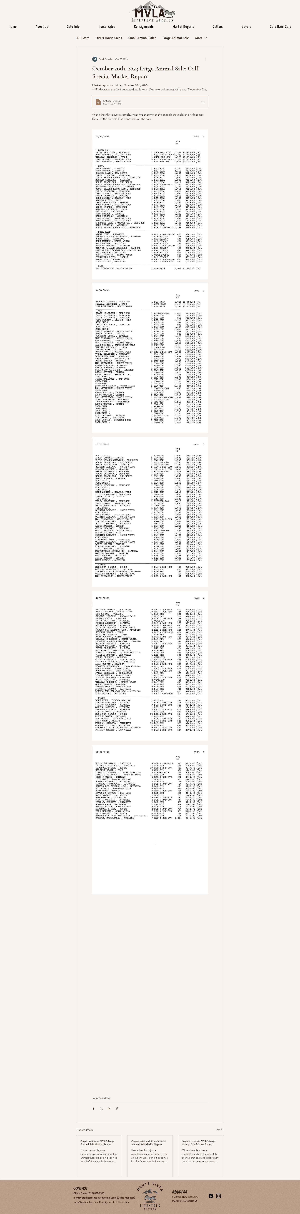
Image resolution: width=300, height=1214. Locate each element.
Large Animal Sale (175, 38)
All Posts (83, 38)
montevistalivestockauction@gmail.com (94, 1197)
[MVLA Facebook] (211, 1196)
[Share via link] (116, 1108)
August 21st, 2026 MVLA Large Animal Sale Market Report (97, 1142)
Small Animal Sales (142, 38)
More (199, 38)
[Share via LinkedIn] (109, 1108)
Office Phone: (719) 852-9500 (88, 1193)
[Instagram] (218, 1196)
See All (220, 1129)
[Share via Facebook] (93, 1108)
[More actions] (206, 59)
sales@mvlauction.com (85, 1202)
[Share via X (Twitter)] (101, 1108)
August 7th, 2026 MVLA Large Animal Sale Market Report (198, 1142)
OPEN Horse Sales (109, 38)
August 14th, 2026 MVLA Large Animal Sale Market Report (148, 1142)
